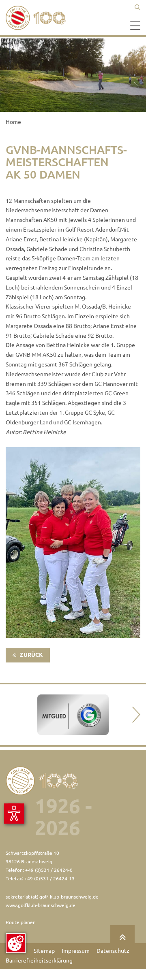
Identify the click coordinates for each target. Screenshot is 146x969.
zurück (31, 655)
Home (13, 122)
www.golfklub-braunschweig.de (40, 905)
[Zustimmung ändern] (16, 943)
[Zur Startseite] (38, 18)
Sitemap (44, 951)
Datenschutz (113, 951)
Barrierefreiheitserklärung (39, 960)
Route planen (21, 922)
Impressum (76, 951)
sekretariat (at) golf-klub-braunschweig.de (52, 897)
